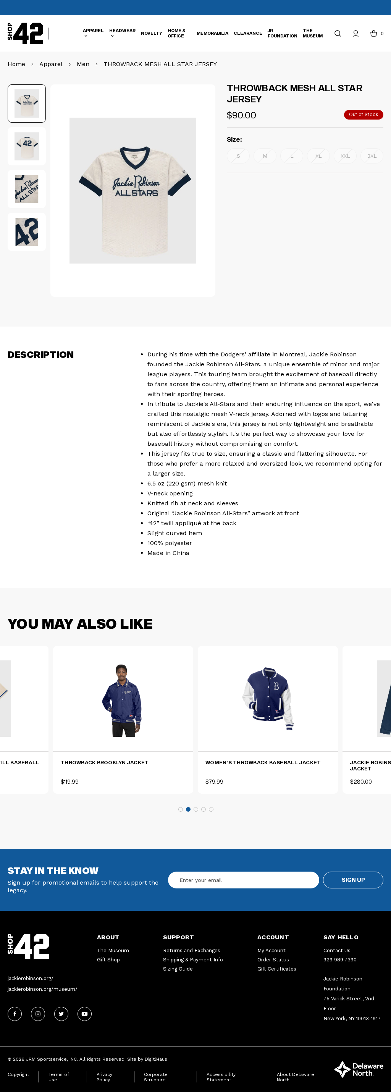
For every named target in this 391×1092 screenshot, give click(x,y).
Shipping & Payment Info (193, 960)
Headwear (122, 30)
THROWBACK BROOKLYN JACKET (105, 762)
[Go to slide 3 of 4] (196, 809)
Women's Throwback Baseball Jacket (263, 762)
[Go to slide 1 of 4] (180, 809)
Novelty (151, 33)
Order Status (273, 960)
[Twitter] (61, 1014)
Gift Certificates (276, 969)
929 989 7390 (340, 960)
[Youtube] (85, 1014)
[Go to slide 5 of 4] (211, 809)
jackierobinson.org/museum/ (43, 989)
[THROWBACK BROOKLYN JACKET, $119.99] (123, 698)
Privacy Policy (104, 1077)
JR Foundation (282, 33)
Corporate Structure (156, 1077)
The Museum (313, 33)
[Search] (337, 33)
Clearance (248, 33)
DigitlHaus (156, 1059)
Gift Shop (108, 960)
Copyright (18, 1074)
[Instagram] (38, 1014)
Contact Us (337, 950)
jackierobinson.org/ (30, 978)
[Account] (355, 33)
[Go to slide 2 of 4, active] (188, 809)
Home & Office (177, 33)
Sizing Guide (178, 969)
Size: (234, 139)
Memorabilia (212, 33)
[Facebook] (15, 1014)
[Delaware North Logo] (358, 1069)
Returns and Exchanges (191, 950)
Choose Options (123, 738)
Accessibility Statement (221, 1077)
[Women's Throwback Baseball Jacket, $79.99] (268, 698)
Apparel (93, 30)
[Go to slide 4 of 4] (203, 809)
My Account (271, 950)
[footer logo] (52, 946)
